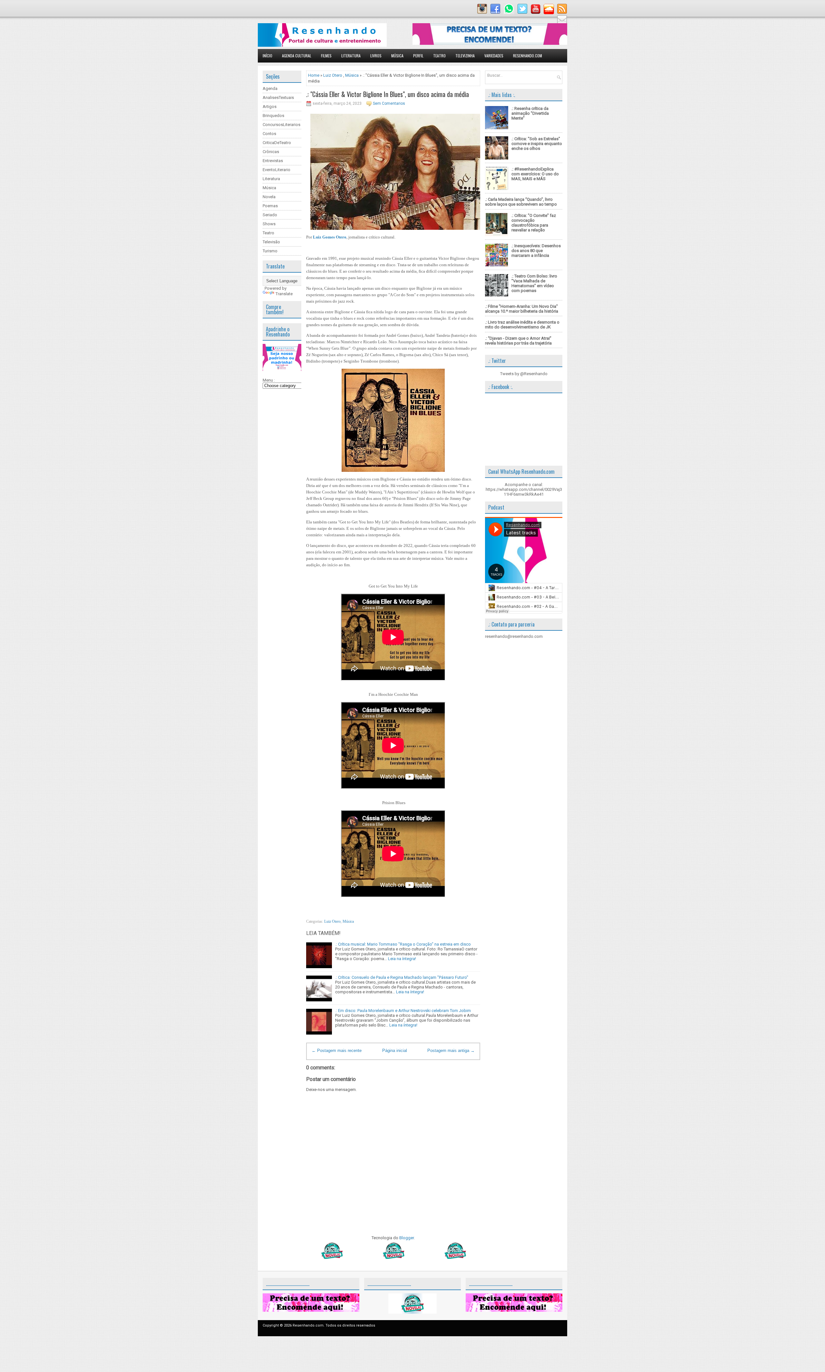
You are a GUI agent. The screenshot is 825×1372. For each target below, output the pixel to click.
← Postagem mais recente (337, 1050)
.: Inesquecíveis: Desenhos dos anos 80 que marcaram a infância (536, 250)
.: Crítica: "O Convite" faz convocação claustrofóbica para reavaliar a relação (533, 222)
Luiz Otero (332, 75)
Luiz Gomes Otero (329, 237)
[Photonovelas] (393, 1257)
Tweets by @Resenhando (524, 373)
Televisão (271, 241)
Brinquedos (273, 115)
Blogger (406, 1237)
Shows (269, 223)
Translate (284, 293)
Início (267, 55)
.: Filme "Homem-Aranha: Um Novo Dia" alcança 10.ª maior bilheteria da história (521, 309)
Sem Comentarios (389, 103)
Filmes (326, 55)
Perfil (418, 55)
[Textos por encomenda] (489, 43)
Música (397, 55)
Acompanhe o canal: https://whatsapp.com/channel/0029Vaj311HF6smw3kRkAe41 (524, 489)
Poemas (270, 205)
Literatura (351, 55)
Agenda (270, 88)
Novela (269, 196)
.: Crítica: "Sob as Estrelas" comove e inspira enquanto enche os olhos (536, 143)
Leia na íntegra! (402, 958)
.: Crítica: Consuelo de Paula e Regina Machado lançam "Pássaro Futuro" (401, 977)
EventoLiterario (276, 169)
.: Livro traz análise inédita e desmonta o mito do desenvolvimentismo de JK (522, 324)
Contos (269, 133)
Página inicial (394, 1050)
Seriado (270, 214)
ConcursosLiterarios (281, 124)
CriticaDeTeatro (277, 142)
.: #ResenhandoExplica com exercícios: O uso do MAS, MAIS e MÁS (535, 174)
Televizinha (465, 55)
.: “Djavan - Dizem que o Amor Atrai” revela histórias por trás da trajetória (518, 340)
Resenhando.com (527, 55)
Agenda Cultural (296, 55)
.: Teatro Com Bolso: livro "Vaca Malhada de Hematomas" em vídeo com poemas (534, 283)
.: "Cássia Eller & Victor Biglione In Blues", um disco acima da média (387, 94)
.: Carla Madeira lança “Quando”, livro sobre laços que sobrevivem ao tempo (521, 202)
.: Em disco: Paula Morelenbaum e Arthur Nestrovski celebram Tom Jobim (403, 1010)
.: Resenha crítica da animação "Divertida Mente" (530, 113)
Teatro (439, 55)
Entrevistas (273, 160)
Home (313, 75)
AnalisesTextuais (278, 97)
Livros (376, 55)
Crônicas (271, 151)
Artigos (270, 106)
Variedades (493, 55)
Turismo (270, 250)
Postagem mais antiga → (451, 1050)
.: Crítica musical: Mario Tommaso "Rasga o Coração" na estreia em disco (403, 944)
